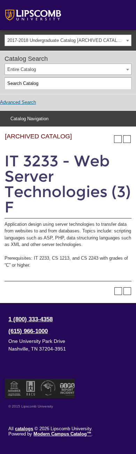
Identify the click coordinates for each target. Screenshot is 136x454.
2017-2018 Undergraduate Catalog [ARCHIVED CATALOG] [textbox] (66, 40)
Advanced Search (18, 102)
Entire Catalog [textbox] (21, 69)
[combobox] (68, 40)
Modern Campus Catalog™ (62, 434)
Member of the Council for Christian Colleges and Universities (14, 388)
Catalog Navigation (29, 118)
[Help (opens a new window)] (127, 139)
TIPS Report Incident (67, 388)
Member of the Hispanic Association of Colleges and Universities (31, 388)
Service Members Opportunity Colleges (48, 388)
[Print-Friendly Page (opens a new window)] (118, 139)
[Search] (125, 83)
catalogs (24, 428)
